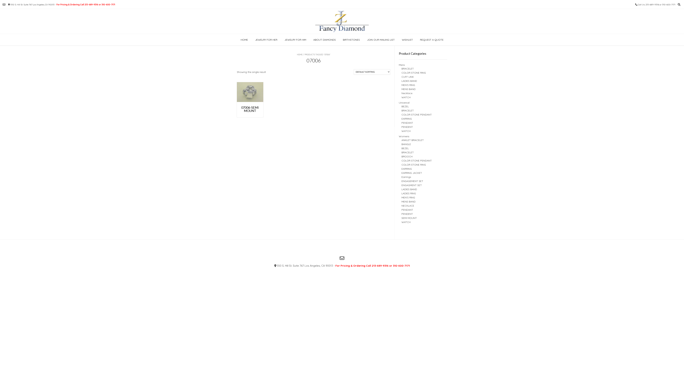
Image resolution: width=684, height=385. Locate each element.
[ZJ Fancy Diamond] (342, 21)
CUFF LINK (407, 76)
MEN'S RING (408, 85)
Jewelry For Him (295, 39)
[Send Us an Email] (4, 4)
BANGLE (406, 144)
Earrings (406, 177)
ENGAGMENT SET (411, 185)
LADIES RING (408, 193)
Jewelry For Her (266, 39)
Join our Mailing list (381, 39)
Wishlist (407, 39)
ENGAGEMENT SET (412, 181)
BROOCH (407, 156)
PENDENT (407, 127)
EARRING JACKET (411, 172)
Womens (404, 136)
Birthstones (351, 39)
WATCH (406, 97)
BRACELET (407, 68)
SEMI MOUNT (409, 218)
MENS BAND (408, 89)
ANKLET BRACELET (412, 140)
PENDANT (407, 122)
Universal (404, 102)
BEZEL (405, 106)
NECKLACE (407, 205)
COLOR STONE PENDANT (416, 114)
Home (244, 39)
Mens (402, 64)
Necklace (406, 93)
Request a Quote (432, 39)
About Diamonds (324, 39)
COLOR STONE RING (413, 72)
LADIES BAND (409, 81)
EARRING (406, 118)
